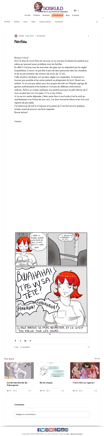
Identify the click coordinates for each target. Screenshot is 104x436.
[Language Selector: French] (76, 10)
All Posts (7, 22)
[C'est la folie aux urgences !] (85, 370)
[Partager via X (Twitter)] (20, 341)
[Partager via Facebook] (15, 341)
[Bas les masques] (52, 370)
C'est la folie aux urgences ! (84, 382)
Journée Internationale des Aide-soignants (17, 383)
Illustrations (59, 22)
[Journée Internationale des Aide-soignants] (19, 370)
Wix (67, 434)
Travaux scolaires (45, 22)
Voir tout (97, 358)
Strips (25, 22)
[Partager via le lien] (30, 341)
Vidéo (33, 22)
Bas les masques (46, 382)
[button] (97, 22)
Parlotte (16, 22)
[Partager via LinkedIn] (25, 341)
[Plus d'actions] (88, 36)
